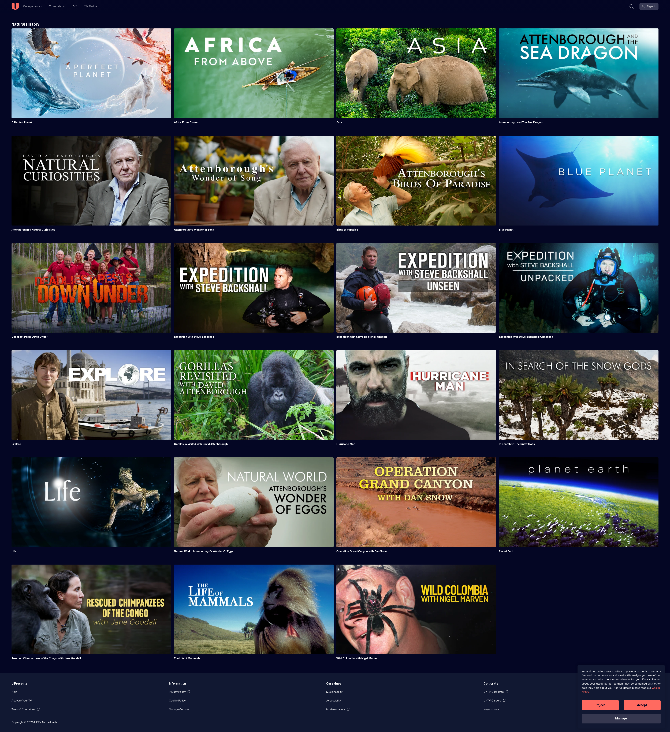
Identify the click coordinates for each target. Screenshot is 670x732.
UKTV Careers (492, 701)
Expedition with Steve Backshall (194, 337)
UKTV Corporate (494, 692)
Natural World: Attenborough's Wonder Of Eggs (203, 551)
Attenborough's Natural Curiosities (33, 230)
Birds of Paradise (347, 230)
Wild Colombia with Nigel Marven (357, 658)
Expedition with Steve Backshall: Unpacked (526, 337)
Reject (600, 705)
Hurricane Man (345, 444)
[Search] (631, 6)
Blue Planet (506, 230)
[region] (621, 697)
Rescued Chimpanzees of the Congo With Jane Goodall (46, 658)
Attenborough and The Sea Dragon (520, 122)
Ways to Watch (492, 709)
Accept (642, 705)
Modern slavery (335, 709)
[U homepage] (15, 6)
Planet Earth (506, 551)
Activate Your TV (22, 701)
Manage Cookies (179, 709)
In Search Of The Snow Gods (517, 444)
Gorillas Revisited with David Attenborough (201, 444)
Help (14, 692)
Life (14, 551)
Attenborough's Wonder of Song (194, 230)
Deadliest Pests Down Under (29, 337)
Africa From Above (186, 122)
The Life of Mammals (187, 658)
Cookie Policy (177, 701)
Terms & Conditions (23, 709)
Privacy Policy (177, 692)
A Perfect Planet (22, 122)
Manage (621, 718)
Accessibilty (333, 701)
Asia (339, 122)
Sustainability (334, 692)
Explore (16, 444)
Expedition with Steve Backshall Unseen (361, 337)
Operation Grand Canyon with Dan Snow (361, 551)
